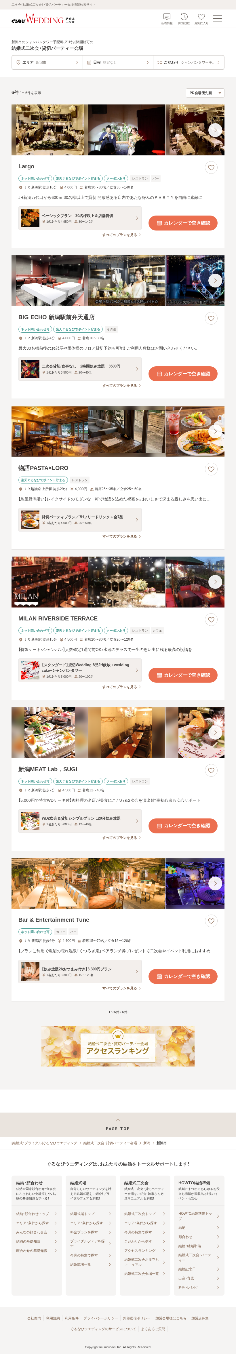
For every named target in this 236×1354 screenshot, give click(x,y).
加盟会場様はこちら (170, 1318)
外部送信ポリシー (137, 1318)
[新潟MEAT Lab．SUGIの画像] (118, 732)
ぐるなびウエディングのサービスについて (103, 1329)
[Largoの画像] (118, 130)
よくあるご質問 (153, 1329)
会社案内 (34, 1318)
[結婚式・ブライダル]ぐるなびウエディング (44, 1143)
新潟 (146, 1143)
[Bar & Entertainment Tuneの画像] (118, 883)
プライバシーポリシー (100, 1318)
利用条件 (72, 1318)
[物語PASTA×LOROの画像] (118, 431)
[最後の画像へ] (215, 130)
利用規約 (53, 1318)
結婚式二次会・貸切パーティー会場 (110, 1143)
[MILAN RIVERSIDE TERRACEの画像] (118, 582)
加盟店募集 (200, 1318)
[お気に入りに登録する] (211, 167)
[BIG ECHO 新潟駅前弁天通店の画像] (118, 280)
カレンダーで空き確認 (187, 222)
